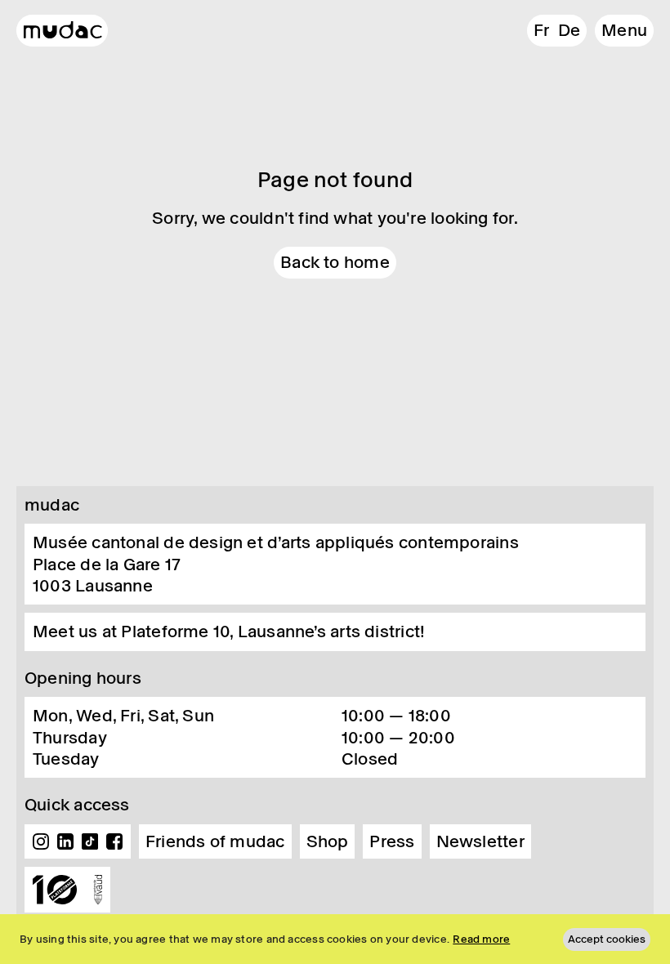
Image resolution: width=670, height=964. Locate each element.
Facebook (114, 841)
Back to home (335, 262)
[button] (624, 31)
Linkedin (65, 841)
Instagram (41, 841)
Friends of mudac (215, 841)
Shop (327, 841)
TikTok (90, 841)
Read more (481, 939)
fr (541, 30)
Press (391, 841)
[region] (335, 939)
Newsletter (480, 841)
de (569, 30)
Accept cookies (606, 939)
